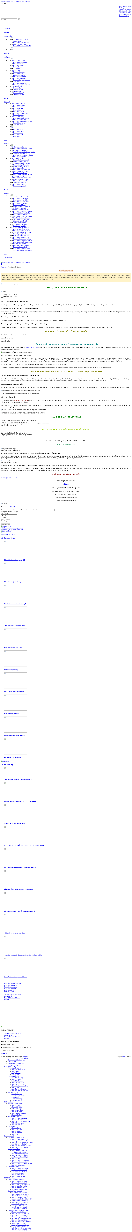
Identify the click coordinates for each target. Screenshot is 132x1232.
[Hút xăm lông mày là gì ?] (15, 666)
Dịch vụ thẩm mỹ (9, 1102)
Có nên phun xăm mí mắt (20, 179)
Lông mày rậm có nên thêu (21, 235)
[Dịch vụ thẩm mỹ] (6, 531)
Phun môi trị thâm (18, 107)
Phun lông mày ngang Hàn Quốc (22, 121)
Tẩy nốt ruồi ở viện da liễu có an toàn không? (18, 779)
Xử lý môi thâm (17, 67)
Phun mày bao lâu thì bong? (19, 1212)
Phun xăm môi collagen (20, 173)
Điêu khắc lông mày (19, 75)
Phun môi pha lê (9, 990)
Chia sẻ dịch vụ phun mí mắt (19, 197)
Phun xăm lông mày (17, 116)
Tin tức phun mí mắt (13, 1166)
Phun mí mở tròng (18, 131)
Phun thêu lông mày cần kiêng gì (22, 242)
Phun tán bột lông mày (19, 119)
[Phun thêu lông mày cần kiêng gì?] (15, 732)
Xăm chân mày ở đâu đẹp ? (19, 1144)
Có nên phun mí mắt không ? (21, 206)
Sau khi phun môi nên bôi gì (21, 219)
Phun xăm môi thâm (19, 105)
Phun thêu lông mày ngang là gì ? (14, 560)
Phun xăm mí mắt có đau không (22, 177)
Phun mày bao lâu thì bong (21, 229)
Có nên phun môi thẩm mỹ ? (19, 1152)
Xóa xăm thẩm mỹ (16, 86)
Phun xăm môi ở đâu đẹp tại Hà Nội (21, 1163)
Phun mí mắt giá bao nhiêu (20, 198)
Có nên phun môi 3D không (21, 166)
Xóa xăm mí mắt (18, 89)
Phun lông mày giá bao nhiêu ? (20, 1147)
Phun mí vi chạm (121, 16)
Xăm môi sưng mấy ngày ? (19, 1204)
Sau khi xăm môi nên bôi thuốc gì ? (21, 1199)
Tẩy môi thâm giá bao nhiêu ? (19, 1207)
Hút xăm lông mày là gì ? (11, 669)
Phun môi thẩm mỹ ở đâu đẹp (21, 213)
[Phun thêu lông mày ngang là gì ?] (15, 556)
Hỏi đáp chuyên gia (8, 538)
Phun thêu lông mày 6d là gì (21, 237)
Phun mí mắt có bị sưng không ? (20, 1184)
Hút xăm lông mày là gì (20, 247)
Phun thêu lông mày (19, 72)
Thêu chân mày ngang (19, 123)
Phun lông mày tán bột (19, 78)
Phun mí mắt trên (18, 133)
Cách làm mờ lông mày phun (21, 248)
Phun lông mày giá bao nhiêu (21, 156)
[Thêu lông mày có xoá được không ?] (15, 622)
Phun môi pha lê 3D (19, 110)
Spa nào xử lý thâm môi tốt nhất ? (14, 823)
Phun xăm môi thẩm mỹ (18, 60)
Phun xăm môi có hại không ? (19, 1162)
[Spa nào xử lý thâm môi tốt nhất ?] (15, 819)
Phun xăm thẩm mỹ (17, 70)
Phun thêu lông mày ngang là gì (22, 239)
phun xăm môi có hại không (21, 171)
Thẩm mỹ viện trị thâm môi (124, 12)
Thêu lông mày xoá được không (22, 250)
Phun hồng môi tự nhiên (18, 103)
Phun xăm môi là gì (18, 168)
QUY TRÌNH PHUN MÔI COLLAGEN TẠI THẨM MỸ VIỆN (24, 845)
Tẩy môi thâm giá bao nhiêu (21, 224)
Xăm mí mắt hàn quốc (122, 9)
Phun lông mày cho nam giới (21, 85)
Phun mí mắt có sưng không (21, 201)
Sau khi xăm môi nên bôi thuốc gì (22, 216)
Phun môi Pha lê (18, 63)
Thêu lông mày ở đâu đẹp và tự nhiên (24, 152)
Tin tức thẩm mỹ (7, 765)
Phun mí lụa (16, 136)
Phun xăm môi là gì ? (17, 1158)
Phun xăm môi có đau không (21, 169)
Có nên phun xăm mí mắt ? (19, 1170)
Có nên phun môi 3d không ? (19, 1157)
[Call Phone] (1, 264)
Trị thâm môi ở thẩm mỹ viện (21, 163)
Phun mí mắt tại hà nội (19, 186)
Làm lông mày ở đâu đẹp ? (124, 11)
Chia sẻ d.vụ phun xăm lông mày (20, 227)
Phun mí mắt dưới (18, 134)
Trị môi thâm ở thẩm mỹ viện (19, 1153)
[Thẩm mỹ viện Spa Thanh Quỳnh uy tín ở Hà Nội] (16, 1)
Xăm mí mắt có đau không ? (19, 1171)
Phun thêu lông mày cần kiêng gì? (14, 735)
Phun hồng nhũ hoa (18, 65)
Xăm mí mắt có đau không (20, 181)
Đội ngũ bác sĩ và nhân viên (21, 42)
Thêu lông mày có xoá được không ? (15, 625)
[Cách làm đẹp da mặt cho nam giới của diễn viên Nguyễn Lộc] (15, 951)
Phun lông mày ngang (19, 76)
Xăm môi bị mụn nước (19, 222)
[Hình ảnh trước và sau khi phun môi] (12, 529)
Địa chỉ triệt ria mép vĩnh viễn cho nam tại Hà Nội (19, 911)
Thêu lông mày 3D (18, 124)
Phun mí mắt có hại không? (19, 1183)
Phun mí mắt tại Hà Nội (18, 1176)
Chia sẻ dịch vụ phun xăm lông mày (18, 1210)
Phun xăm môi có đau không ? (20, 1160)
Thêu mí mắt (16, 81)
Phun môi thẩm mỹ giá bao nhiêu (22, 211)
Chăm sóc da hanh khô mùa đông (14, 933)
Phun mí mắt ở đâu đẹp (19, 205)
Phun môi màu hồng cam (20, 113)
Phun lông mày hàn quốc (20, 83)
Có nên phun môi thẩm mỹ (20, 161)
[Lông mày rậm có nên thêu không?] (15, 600)
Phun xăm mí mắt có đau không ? (21, 1168)
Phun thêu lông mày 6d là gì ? (13, 582)
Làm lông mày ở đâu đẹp (20, 150)
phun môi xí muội (16, 1108)
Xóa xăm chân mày (18, 94)
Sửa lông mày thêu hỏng (20, 243)
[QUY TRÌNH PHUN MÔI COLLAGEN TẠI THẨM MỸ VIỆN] (15, 841)
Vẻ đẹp (124, 1056)
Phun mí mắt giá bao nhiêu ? (19, 1181)
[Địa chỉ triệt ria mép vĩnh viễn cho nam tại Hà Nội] (15, 907)
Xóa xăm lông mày (18, 88)
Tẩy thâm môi (17, 68)
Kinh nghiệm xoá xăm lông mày (22, 245)
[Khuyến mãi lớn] (6, 526)
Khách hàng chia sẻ (9, 1178)
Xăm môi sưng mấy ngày (20, 221)
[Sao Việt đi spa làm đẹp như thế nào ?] (15, 973)
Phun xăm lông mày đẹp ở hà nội (22, 148)
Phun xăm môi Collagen (20, 62)
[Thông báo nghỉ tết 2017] (8, 534)
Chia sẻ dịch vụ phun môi (18, 208)
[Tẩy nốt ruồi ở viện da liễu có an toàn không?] (10, 775)
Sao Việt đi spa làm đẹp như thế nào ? (15, 977)
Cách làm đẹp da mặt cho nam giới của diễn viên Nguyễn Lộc (23, 955)
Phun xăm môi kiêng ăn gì (20, 214)
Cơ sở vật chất (17, 41)
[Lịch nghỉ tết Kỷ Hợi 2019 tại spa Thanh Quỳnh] (15, 885)
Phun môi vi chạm (18, 111)
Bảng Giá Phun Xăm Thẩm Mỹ (22, 46)
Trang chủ (3, 267)
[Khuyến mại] (5, 761)
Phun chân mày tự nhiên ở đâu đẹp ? (21, 1145)
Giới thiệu (25, 1058)
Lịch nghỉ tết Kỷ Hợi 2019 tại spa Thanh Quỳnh (18, 889)
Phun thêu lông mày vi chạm (21, 80)
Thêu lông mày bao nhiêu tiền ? (20, 1217)
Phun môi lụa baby (18, 115)
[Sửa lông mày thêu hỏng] (15, 710)
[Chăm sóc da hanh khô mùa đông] (15, 929)
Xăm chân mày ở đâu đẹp (20, 153)
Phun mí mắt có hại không (20, 200)
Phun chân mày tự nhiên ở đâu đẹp (23, 155)
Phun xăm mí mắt (18, 73)
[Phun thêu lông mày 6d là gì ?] (15, 578)
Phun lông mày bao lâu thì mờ (21, 230)
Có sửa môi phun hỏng (19, 226)
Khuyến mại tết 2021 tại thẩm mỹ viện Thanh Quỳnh (20, 801)
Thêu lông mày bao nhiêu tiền (21, 234)
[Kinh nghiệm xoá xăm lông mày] (15, 688)
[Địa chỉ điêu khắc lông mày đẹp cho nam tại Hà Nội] (15, 863)
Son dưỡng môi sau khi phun (21, 218)
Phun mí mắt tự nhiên (19, 184)
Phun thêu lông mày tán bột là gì (22, 240)
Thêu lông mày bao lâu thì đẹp (22, 232)
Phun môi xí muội (18, 108)
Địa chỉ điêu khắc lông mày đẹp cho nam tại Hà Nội (20, 867)
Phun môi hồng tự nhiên (15, 1103)
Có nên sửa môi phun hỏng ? (19, 1208)
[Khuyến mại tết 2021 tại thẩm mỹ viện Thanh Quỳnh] (15, 797)
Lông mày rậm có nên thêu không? (15, 604)
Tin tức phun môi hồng (18, 158)
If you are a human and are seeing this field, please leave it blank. (19, 510)
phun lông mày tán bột (31, 347)
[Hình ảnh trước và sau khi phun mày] (12, 528)
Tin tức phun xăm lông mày (19, 147)
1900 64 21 (12, 507)
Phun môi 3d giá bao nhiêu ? (19, 1155)
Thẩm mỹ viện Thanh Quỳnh (21, 39)
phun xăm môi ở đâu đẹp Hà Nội (22, 174)
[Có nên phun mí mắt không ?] (15, 754)
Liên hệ (6, 999)
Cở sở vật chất (8, 996)
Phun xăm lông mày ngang (21, 118)
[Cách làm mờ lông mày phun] (15, 644)
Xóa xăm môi (17, 91)
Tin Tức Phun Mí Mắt (17, 176)
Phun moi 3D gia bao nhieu (21, 165)
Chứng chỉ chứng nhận (19, 44)
